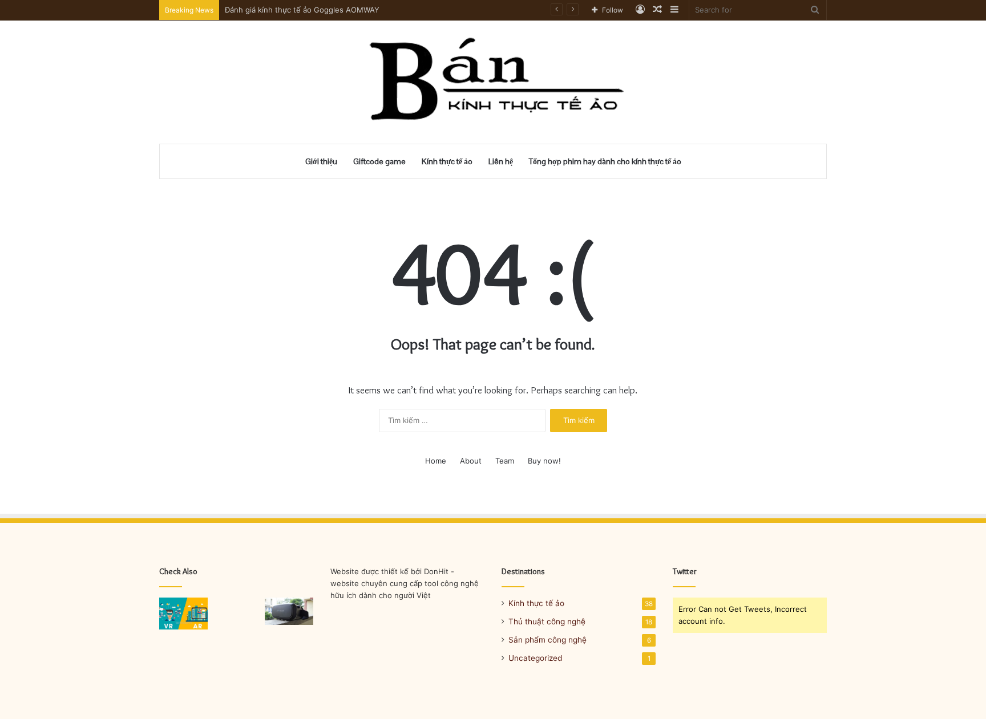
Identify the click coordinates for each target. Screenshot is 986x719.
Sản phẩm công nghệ (547, 639)
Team (504, 460)
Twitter (685, 571)
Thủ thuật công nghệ (546, 621)
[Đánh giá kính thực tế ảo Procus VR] (289, 611)
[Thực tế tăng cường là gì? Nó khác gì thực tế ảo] (183, 613)
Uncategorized (535, 658)
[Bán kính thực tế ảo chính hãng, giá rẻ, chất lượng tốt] (493, 82)
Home (435, 460)
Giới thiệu (321, 161)
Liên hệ (500, 161)
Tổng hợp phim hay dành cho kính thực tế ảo (605, 161)
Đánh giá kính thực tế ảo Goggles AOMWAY (302, 9)
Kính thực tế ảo (447, 161)
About (471, 460)
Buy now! (544, 460)
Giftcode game (379, 161)
